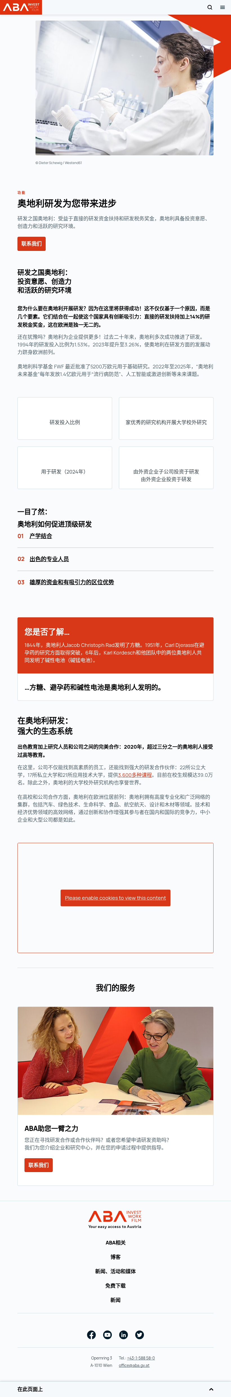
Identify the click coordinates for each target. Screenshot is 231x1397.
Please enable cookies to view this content (115, 897)
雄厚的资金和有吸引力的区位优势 (72, 582)
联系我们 (31, 243)
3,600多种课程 (135, 775)
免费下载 (115, 1285)
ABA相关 (116, 1242)
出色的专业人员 (49, 559)
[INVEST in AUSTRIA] (115, 1220)
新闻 (115, 1300)
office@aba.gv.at (134, 1365)
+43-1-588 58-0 (141, 1358)
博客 (115, 1257)
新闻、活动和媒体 (115, 1271)
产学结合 (41, 536)
